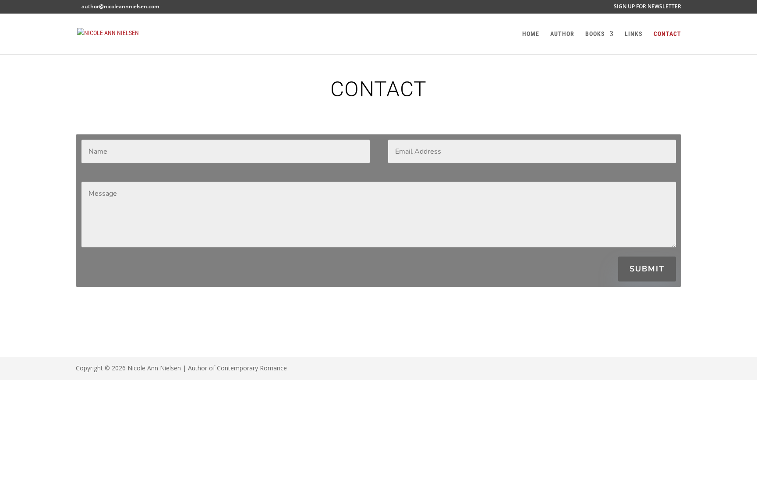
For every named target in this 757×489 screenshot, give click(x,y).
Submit (647, 269)
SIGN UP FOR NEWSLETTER (647, 7)
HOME (530, 34)
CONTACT (667, 34)
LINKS (634, 34)
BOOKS (595, 34)
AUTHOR (562, 34)
